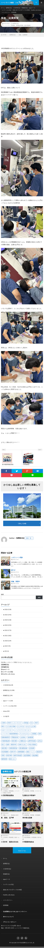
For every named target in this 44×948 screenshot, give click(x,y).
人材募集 (33, 733)
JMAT (36, 723)
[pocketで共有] (11, 475)
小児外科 (5, 837)
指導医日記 (9, 8)
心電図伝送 (22, 741)
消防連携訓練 (23, 748)
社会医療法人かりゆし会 (27, 942)
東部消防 (4, 748)
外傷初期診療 (6, 741)
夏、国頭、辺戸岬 (7, 818)
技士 (3, 744)
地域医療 (30, 737)
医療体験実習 (6, 737)
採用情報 (13, 12)
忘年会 (40, 741)
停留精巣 (11, 837)
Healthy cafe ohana (36, 10)
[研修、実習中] (5, 585)
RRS (3, 726)
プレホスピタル (24, 733)
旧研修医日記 (5, 667)
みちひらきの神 (30, 726)
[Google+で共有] (27, 471)
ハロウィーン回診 (17, 557)
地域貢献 (11, 790)
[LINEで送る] (32, 475)
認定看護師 (27, 25)
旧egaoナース (5, 669)
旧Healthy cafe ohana (8, 674)
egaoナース (32, 8)
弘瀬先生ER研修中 (29, 795)
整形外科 (13, 744)
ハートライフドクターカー (22, 730)
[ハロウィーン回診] (5, 561)
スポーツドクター (7, 730)
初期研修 (26, 790)
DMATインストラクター (14, 723)
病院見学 (39, 752)
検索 (2, 594)
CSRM (3, 723)
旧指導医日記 (5, 664)
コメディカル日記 (6, 10)
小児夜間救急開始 (7, 795)
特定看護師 (5, 752)
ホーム (3, 8)
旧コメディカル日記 (7, 672)
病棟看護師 (21, 752)
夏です (13, 570)
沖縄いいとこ (6, 815)
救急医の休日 (14, 815)
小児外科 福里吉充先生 (10, 842)
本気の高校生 (32, 744)
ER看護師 (37, 815)
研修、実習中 (15, 581)
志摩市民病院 (32, 741)
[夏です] (5, 573)
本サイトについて (8, 916)
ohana (5, 711)
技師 (7, 744)
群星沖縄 (9, 755)
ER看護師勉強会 (28, 842)
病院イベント (30, 752)
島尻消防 (14, 741)
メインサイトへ (6, 12)
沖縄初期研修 (13, 748)
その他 (5, 716)
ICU (31, 723)
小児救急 (5, 790)
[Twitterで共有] (17, 471)
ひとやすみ (20, 726)
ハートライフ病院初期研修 (10, 733)
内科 (39, 733)
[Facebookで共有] (6, 471)
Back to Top (22, 851)
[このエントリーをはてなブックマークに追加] (38, 471)
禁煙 (3, 755)
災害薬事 (31, 748)
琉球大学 (13, 752)
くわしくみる (23, 523)
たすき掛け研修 (10, 726)
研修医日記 (25, 8)
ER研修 (26, 723)
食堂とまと (12, 759)
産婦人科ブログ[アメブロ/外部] (21, 10)
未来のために (22, 744)
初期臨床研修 (19, 25)
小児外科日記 (16, 8)
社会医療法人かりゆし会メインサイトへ (15, 911)
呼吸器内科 (15, 737)
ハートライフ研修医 (9, 25)
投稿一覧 (28, 538)
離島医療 (4, 759)
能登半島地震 (18, 755)
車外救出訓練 (27, 818)
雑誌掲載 (35, 755)
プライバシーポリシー (9, 922)
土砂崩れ (23, 737)
